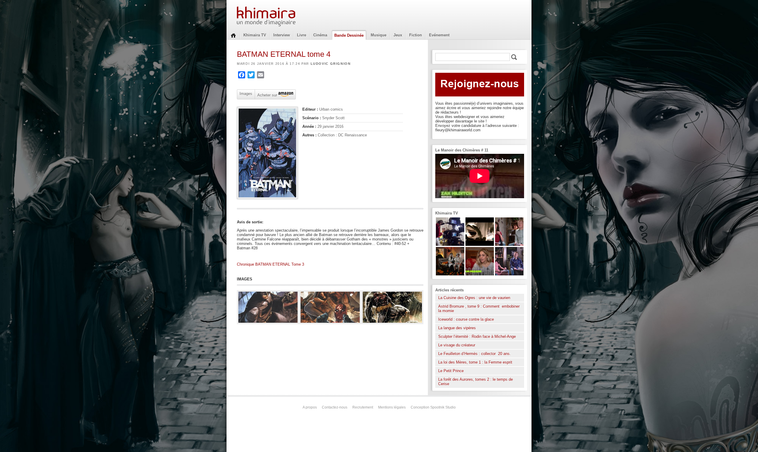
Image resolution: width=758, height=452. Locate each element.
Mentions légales (392, 407)
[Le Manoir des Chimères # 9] (479, 274)
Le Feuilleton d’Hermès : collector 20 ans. (475, 353)
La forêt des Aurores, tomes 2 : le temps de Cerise (475, 381)
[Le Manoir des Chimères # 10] (479, 244)
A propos (310, 407)
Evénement (439, 35)
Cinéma (320, 35)
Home (233, 34)
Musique (378, 35)
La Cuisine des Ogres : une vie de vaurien (474, 298)
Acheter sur (266, 94)
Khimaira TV (254, 35)
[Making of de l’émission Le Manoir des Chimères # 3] (450, 244)
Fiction (415, 35)
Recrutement (362, 407)
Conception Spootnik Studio (433, 407)
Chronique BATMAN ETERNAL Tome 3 (270, 264)
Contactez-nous (334, 407)
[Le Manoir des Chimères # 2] (509, 244)
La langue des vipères (457, 328)
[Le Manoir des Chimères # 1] (509, 274)
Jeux (398, 35)
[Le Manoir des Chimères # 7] (450, 274)
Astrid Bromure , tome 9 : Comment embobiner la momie (479, 308)
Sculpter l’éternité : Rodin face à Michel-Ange (477, 336)
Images (246, 93)
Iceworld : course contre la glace (466, 319)
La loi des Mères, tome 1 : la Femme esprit (475, 362)
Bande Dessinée (349, 35)
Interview (281, 35)
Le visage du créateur (456, 345)
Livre (301, 35)
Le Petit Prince (451, 371)
